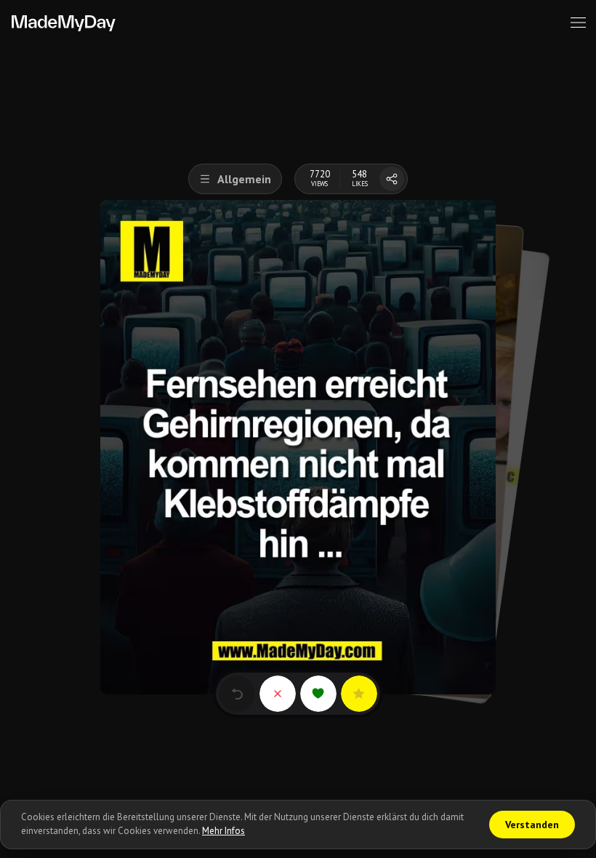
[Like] (318, 693)
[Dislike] (277, 693)
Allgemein (244, 179)
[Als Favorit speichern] (359, 693)
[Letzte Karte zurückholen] (237, 693)
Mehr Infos (223, 831)
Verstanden (532, 824)
